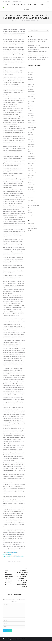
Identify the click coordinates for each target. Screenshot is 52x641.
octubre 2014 (31, 180)
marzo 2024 (31, 141)
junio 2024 (30, 134)
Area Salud (30, 200)
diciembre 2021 (31, 156)
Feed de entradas (32, 226)
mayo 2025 (30, 108)
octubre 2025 (31, 96)
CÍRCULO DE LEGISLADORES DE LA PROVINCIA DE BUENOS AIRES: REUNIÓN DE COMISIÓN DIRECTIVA (38, 41)
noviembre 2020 (31, 161)
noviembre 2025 (31, 94)
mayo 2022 (30, 151)
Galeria (29, 210)
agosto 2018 (31, 175)
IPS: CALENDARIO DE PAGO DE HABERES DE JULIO (37, 52)
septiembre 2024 (32, 127)
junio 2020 (30, 168)
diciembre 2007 (31, 192)
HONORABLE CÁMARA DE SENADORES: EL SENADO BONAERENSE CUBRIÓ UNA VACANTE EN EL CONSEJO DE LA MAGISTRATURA (38, 57)
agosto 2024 (31, 129)
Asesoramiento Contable (33, 203)
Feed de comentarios (32, 228)
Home (13, 20)
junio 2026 (30, 77)
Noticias (17, 20)
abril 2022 (30, 153)
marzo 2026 (31, 84)
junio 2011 (30, 187)
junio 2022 (30, 149)
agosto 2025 (31, 101)
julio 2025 (30, 103)
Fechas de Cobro (31, 207)
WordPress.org (31, 230)
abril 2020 (30, 170)
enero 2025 (30, 117)
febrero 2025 (31, 115)
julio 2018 (30, 177)
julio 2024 (30, 132)
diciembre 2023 (31, 144)
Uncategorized (31, 215)
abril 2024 (30, 139)
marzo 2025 (31, 113)
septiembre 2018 (32, 172)
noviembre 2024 (31, 122)
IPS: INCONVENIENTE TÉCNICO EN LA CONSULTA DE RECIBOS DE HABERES (38, 48)
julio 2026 (30, 74)
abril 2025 (30, 110)
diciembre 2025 (31, 91)
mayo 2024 (30, 137)
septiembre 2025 (32, 98)
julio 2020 (30, 165)
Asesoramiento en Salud (33, 205)
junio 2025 (30, 106)
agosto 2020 (31, 163)
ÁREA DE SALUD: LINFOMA (34, 45)
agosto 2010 (31, 189)
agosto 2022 (31, 146)
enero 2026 (30, 89)
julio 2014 (30, 182)
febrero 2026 (31, 86)
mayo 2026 (30, 79)
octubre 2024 (31, 125)
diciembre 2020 (31, 158)
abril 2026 (30, 82)
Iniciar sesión (31, 223)
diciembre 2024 (31, 120)
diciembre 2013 (31, 184)
